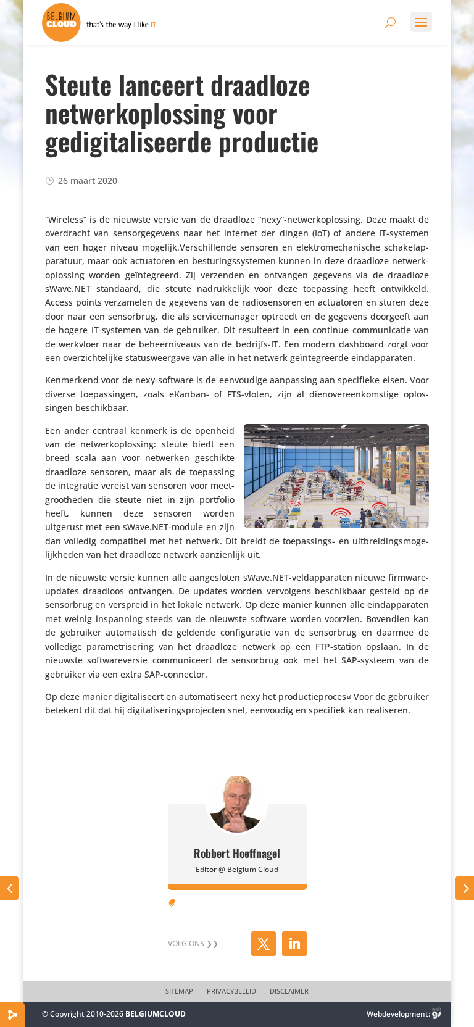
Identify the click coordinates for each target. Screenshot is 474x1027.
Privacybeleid (231, 991)
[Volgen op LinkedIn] (294, 943)
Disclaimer (289, 991)
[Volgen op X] (263, 943)
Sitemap (179, 991)
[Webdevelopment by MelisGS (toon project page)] (437, 1013)
